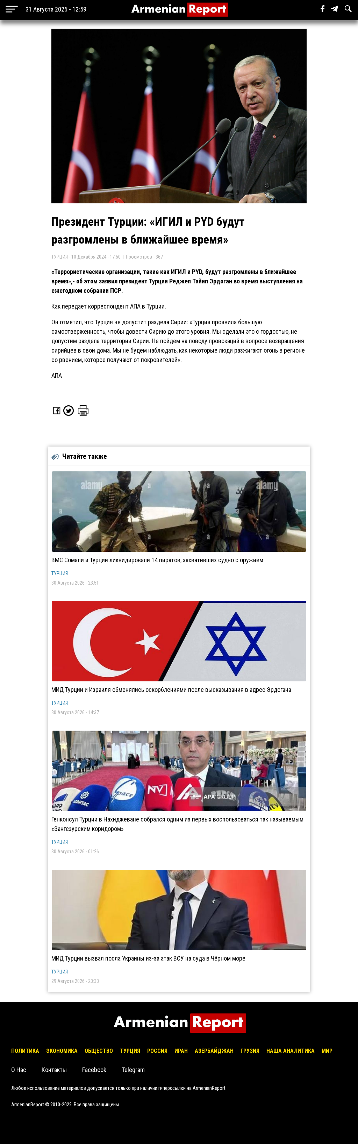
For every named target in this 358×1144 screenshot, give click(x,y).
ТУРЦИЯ (59, 573)
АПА (56, 375)
